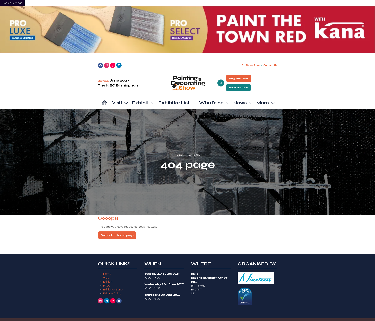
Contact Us (270, 65)
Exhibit (140, 102)
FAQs (106, 285)
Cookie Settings (12, 3)
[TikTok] (112, 65)
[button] (220, 82)
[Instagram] (106, 65)
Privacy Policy (112, 293)
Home (178, 154)
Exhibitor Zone (251, 65)
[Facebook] (100, 65)
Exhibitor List (174, 102)
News (240, 102)
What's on (211, 102)
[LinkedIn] (119, 65)
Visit (117, 102)
